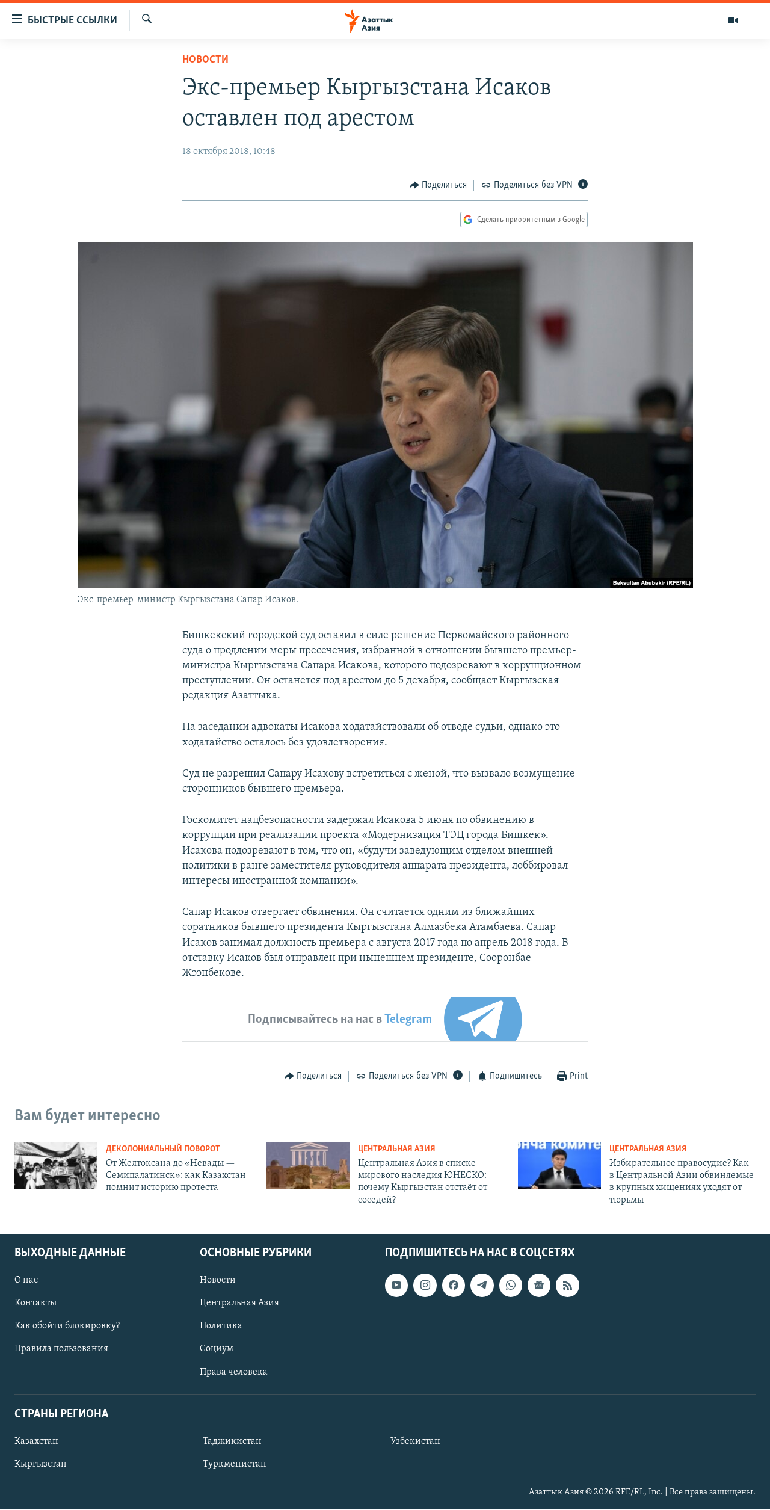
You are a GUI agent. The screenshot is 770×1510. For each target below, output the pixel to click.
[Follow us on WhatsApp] (510, 1285)
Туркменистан (234, 1464)
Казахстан (36, 1441)
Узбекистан (415, 1441)
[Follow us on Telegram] (481, 1285)
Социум (216, 1349)
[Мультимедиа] (733, 20)
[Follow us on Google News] (539, 1285)
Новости (205, 60)
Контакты (35, 1303)
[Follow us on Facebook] (453, 1285)
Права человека (234, 1372)
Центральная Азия (397, 1149)
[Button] (438, 185)
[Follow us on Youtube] (396, 1285)
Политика (221, 1326)
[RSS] (567, 1285)
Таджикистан (232, 1441)
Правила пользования (61, 1349)
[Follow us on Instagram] (424, 1285)
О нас (26, 1281)
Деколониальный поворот (163, 1149)
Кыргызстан (40, 1464)
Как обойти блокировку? (67, 1326)
